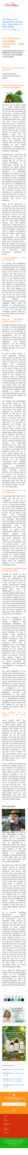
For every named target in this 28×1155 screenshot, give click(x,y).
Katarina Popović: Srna (17, 1069)
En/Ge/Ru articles (7, 29)
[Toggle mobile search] (21, 2)
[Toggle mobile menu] (25, 2)
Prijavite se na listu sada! (14, 1104)
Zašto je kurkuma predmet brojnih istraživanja (12, 1080)
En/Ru (18, 29)
